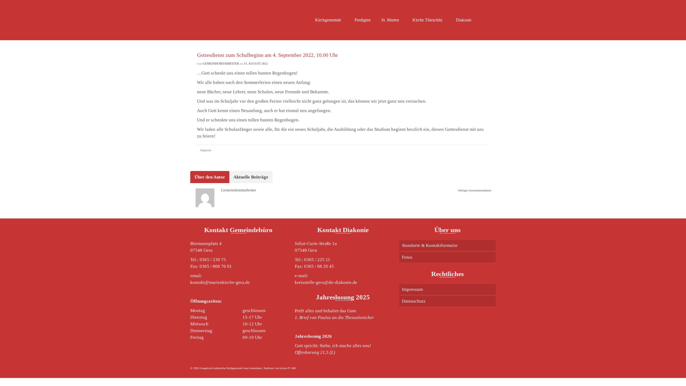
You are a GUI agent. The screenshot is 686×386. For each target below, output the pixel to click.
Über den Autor (210, 177)
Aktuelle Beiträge (250, 177)
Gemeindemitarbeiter (221, 63)
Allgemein (205, 150)
